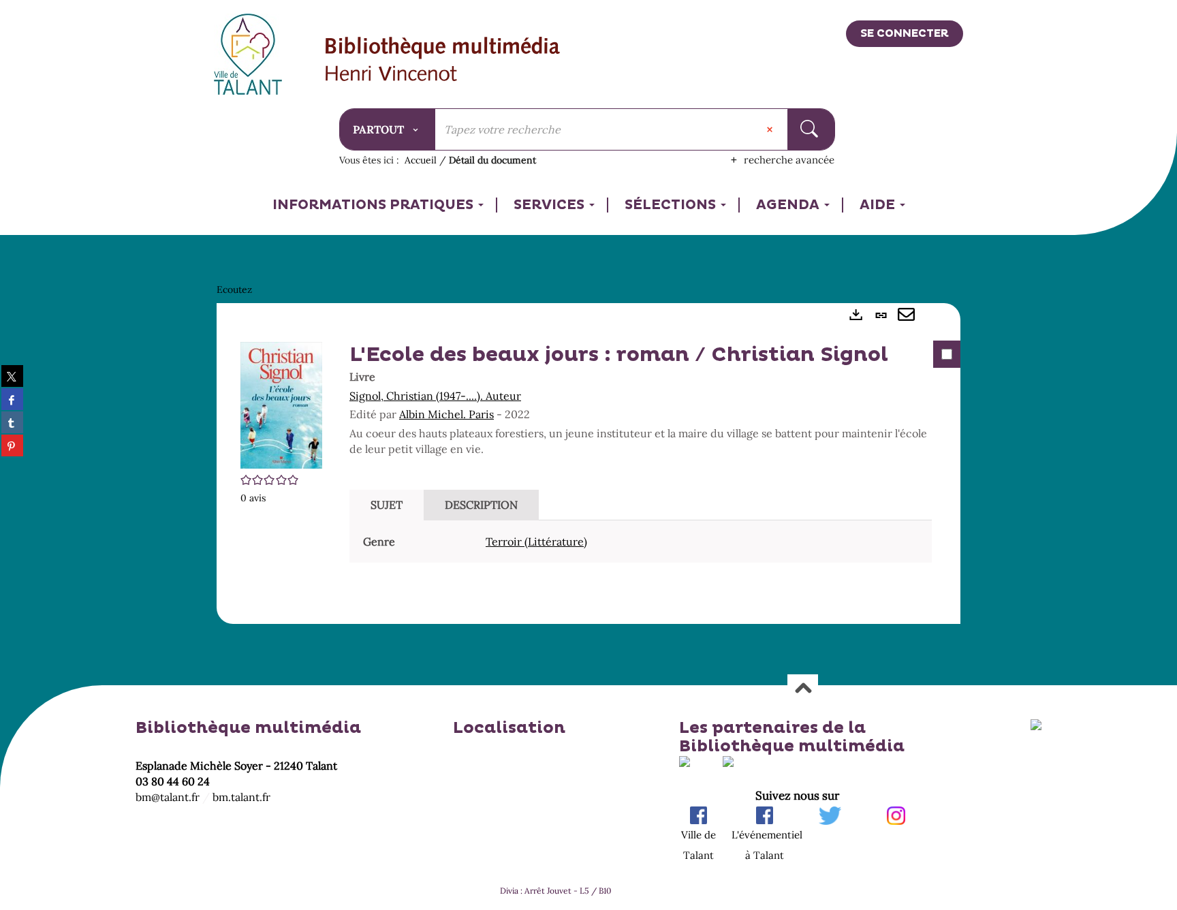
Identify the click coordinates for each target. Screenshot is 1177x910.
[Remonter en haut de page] (802, 689)
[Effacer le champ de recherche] (771, 129)
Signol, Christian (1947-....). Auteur (435, 396)
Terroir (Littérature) (536, 541)
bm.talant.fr (241, 797)
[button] (281, 404)
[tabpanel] (588, 464)
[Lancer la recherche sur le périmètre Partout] (810, 129)
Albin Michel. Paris (446, 414)
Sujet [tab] (387, 505)
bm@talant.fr (168, 797)
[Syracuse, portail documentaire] (443, 60)
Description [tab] (481, 505)
